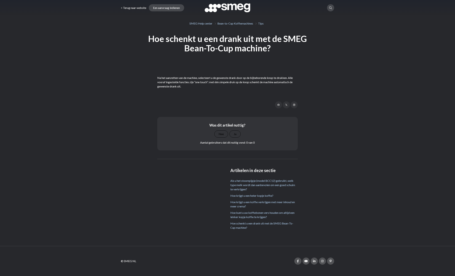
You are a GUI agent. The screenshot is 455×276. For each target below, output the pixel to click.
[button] (330, 7)
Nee (221, 134)
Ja (235, 134)
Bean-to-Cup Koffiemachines (235, 23)
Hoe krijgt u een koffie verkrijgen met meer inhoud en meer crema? (262, 204)
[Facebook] (278, 104)
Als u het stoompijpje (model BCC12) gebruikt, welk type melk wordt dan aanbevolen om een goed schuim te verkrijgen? (262, 185)
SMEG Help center (200, 23)
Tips (261, 23)
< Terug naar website (133, 7)
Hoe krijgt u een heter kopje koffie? (251, 195)
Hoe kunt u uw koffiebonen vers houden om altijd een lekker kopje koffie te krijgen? (262, 215)
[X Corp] (286, 104)
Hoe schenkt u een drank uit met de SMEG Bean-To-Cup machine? (261, 225)
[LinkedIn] (294, 104)
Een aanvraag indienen (166, 7)
